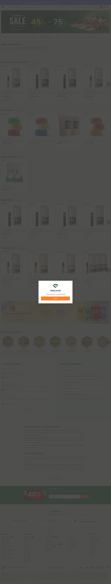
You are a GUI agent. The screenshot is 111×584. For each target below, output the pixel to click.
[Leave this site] (70, 282)
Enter (55, 298)
